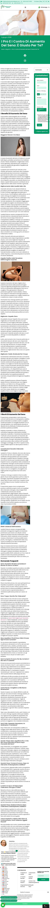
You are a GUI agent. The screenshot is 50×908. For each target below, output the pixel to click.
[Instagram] (25, 61)
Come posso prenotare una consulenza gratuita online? (9, 900)
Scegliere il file (41, 110)
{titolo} (23, 906)
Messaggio (39, 97)
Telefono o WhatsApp (41, 90)
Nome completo (40, 80)
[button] (48, 892)
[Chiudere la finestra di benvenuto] (17, 851)
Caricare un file (40, 107)
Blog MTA (8, 49)
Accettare (25, 903)
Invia (39, 125)
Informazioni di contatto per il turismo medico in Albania (9, 897)
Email (38, 85)
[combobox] (38, 94)
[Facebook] (25, 55)
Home (2, 49)
